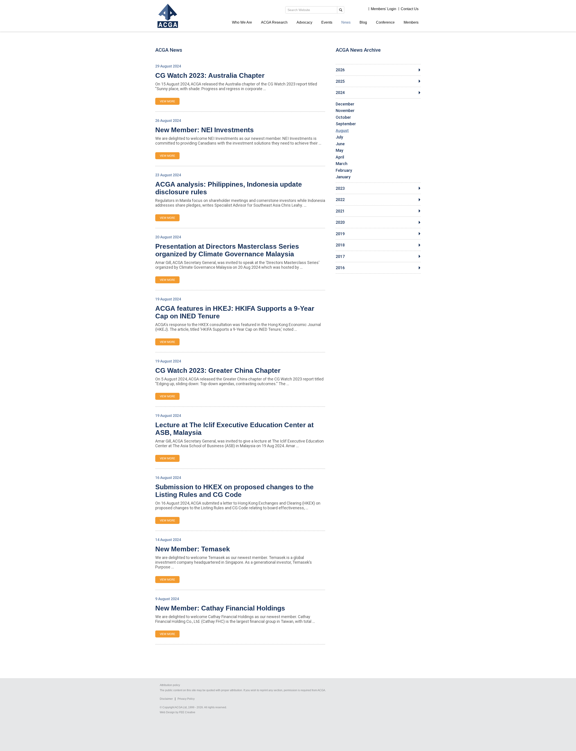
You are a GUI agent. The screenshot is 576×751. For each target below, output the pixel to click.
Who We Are (242, 22)
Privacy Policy (186, 698)
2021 (340, 211)
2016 (340, 268)
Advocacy (304, 22)
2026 (340, 70)
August (342, 130)
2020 (340, 222)
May (339, 150)
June (340, 144)
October (343, 117)
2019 (340, 234)
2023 (340, 188)
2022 (340, 199)
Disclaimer (166, 698)
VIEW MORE (167, 101)
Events (326, 22)
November (345, 110)
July (339, 137)
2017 (340, 256)
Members (411, 22)
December (345, 104)
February (344, 170)
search (340, 10)
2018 (340, 245)
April (340, 157)
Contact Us (409, 9)
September (346, 124)
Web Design (167, 712)
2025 (340, 81)
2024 (340, 92)
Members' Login (383, 9)
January (343, 177)
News (346, 22)
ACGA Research (274, 22)
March (341, 163)
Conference (385, 22)
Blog (363, 22)
